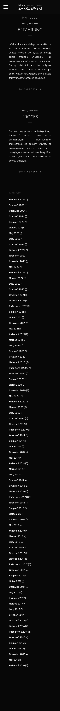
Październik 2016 (18, 631)
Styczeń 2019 (16, 480)
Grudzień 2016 (17, 620)
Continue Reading (30, 89)
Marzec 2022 (16, 278)
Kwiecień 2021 (17, 334)
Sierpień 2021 (16, 311)
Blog (24, 24)
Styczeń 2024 (16, 216)
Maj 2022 (14, 266)
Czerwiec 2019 (17, 452)
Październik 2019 (18, 429)
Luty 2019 (14, 474)
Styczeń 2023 (16, 244)
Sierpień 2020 (16, 379)
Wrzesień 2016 (17, 637)
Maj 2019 (14, 457)
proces (30, 117)
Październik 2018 (18, 497)
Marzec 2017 (16, 603)
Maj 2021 (14, 328)
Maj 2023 (14, 233)
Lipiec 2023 (15, 227)
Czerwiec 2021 (17, 323)
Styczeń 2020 (17, 418)
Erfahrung (30, 30)
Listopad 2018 (17, 491)
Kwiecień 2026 (17, 199)
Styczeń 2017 (16, 614)
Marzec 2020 (16, 407)
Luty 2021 (14, 345)
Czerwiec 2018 (17, 519)
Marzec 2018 (16, 536)
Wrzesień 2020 (17, 373)
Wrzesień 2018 (17, 502)
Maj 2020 (14, 396)
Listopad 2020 (17, 362)
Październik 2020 (18, 368)
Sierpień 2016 (16, 643)
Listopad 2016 (17, 626)
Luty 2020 (15, 412)
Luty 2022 (14, 283)
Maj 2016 (14, 659)
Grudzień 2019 (17, 424)
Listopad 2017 (17, 558)
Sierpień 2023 (16, 222)
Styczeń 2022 (16, 289)
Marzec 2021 (16, 339)
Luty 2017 (14, 609)
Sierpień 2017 (16, 575)
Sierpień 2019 (16, 440)
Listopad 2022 (17, 250)
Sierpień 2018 (16, 508)
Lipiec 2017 (15, 581)
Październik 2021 (18, 306)
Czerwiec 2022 (17, 261)
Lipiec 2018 (15, 513)
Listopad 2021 (17, 300)
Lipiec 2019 (15, 446)
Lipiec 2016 (15, 648)
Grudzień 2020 (17, 356)
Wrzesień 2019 (17, 435)
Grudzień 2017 (17, 553)
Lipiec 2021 (15, 317)
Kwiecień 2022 (17, 272)
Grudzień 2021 (17, 295)
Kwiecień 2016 (17, 665)
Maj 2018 (14, 525)
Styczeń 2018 (16, 547)
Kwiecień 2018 (17, 530)
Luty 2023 (14, 238)
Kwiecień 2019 (17, 463)
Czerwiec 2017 (17, 586)
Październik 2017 (18, 564)
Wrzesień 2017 (17, 570)
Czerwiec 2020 (17, 390)
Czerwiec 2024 (17, 210)
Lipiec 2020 (15, 384)
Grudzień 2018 (17, 485)
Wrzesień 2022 (17, 255)
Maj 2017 (14, 592)
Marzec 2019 (16, 469)
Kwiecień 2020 (17, 401)
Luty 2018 (14, 542)
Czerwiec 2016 (17, 654)
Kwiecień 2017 (17, 598)
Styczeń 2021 (16, 351)
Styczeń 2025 (16, 205)
